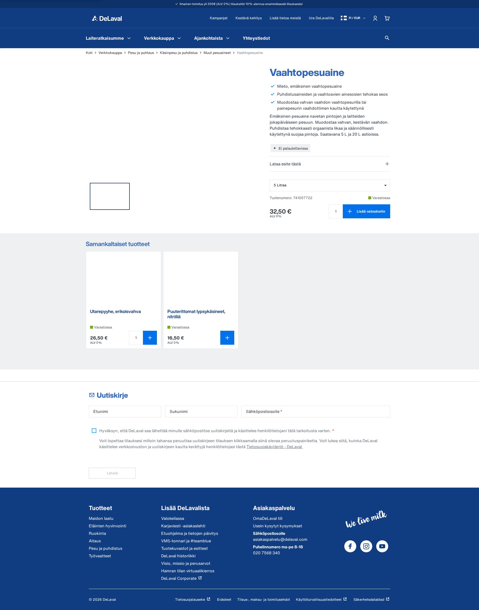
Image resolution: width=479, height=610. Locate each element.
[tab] (110, 196)
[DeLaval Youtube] (382, 546)
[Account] (375, 18)
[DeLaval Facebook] (350, 546)
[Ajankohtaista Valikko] (228, 38)
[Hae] (387, 38)
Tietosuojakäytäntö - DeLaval (274, 447)
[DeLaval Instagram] (366, 546)
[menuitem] (109, 38)
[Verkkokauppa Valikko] (179, 38)
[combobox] (330, 185)
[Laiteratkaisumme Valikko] (129, 38)
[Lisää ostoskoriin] (150, 338)
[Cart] (387, 18)
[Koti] (107, 18)
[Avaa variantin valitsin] (227, 338)
